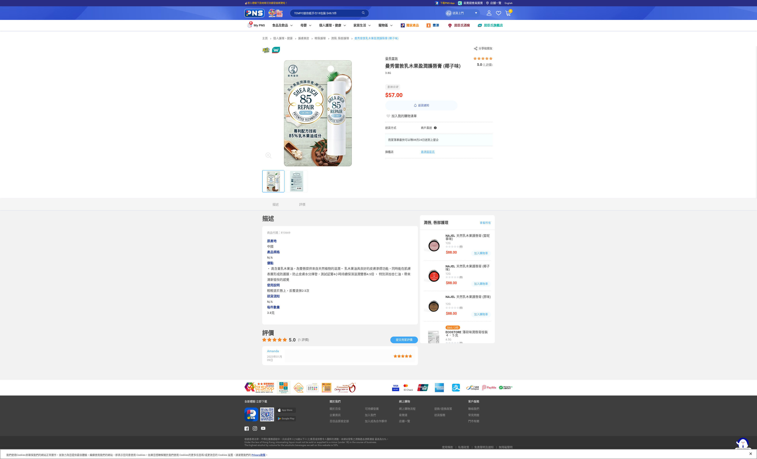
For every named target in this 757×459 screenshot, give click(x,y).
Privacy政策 (258, 454)
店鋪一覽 (404, 421)
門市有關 (473, 421)
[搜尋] (363, 13)
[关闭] (750, 453)
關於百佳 (335, 408)
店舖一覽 (495, 3)
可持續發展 (372, 408)
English (509, 3)
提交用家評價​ (404, 339)
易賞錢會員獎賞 (473, 3)
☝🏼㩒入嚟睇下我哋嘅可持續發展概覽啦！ (266, 3)
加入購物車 (481, 253)
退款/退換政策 (443, 408)
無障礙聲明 (506, 447)
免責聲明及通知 (484, 447)
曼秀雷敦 (391, 59)
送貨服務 (439, 415)
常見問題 (473, 415)
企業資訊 (335, 415)
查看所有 (485, 222)
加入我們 (370, 415)
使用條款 (448, 447)
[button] (462, 13)
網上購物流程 (407, 408)
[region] (378, 454)
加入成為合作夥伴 (376, 421)
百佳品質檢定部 (339, 421)
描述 (275, 204)
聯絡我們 (473, 408)
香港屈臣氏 (428, 151)
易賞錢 (403, 415)
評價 (302, 204)
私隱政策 (464, 447)
